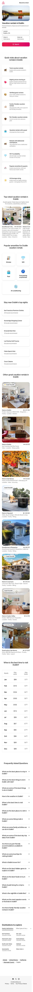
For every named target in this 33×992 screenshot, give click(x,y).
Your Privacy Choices (21, 983)
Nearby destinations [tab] (7, 928)
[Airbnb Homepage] (3, 2)
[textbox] (8, 39)
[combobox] (15, 33)
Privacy (7, 983)
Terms (12, 983)
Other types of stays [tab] (22, 928)
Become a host (24, 3)
